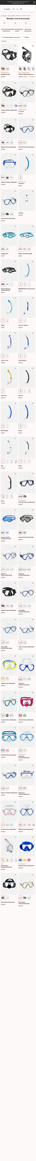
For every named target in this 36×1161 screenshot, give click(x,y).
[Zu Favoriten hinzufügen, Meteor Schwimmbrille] (32, 226)
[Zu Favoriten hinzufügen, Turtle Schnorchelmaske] (32, 692)
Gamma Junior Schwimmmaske (6, 538)
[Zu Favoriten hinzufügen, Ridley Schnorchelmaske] (32, 802)
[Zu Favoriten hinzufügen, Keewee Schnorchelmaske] (15, 154)
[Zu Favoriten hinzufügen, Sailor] (32, 438)
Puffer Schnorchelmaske (8, 755)
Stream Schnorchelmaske (26, 147)
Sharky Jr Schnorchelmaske (24, 574)
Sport (2, 501)
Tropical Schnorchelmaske (9, 110)
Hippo (3, 325)
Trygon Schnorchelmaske (8, 720)
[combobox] (11, 37)
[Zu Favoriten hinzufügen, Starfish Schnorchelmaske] (32, 473)
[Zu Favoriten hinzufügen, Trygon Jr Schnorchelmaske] (32, 656)
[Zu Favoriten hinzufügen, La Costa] (32, 83)
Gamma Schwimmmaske (26, 537)
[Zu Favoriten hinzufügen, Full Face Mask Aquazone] (32, 45)
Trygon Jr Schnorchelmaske (24, 684)
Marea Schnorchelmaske (8, 147)
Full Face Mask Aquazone (26, 74)
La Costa (21, 111)
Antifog (21, 213)
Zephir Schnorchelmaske (8, 610)
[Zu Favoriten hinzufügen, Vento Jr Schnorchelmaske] (15, 765)
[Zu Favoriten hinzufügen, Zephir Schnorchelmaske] (15, 583)
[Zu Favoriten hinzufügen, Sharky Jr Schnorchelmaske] (32, 546)
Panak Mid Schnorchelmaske (24, 611)
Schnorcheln (11, 15)
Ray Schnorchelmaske (7, 902)
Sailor (20, 465)
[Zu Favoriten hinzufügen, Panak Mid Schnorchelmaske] (32, 583)
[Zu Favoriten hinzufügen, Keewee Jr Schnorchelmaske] (32, 765)
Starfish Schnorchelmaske (27, 502)
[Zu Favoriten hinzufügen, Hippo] (15, 298)
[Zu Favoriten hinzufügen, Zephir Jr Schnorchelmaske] (15, 546)
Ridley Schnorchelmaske (26, 829)
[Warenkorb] (21, 9)
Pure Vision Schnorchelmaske (24, 902)
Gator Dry (4, 395)
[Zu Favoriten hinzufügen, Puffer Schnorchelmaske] (15, 727)
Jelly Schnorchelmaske (8, 683)
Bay (2, 465)
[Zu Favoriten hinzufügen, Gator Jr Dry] (15, 333)
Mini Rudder (4, 430)
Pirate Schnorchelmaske (8, 829)
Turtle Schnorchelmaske (26, 720)
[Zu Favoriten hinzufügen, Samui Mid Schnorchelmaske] (15, 619)
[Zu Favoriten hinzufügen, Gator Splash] (32, 333)
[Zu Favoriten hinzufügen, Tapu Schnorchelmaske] (15, 191)
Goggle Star (4, 253)
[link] (13, 9)
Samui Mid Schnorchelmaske (6, 647)
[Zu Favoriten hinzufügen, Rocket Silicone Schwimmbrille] (15, 261)
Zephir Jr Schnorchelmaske (6, 574)
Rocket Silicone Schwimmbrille (5, 289)
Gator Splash (22, 360)
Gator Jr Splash (23, 325)
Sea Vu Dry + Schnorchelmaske (6, 866)
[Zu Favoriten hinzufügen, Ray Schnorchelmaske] (15, 875)
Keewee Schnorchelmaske (9, 182)
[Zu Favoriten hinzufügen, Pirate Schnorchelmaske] (15, 802)
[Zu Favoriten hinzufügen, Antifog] (32, 191)
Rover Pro (21, 183)
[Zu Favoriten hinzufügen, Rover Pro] (32, 154)
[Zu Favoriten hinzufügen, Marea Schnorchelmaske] (15, 119)
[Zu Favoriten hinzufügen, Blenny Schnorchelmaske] (32, 837)
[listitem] (3, 68)
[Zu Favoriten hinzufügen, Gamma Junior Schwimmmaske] (15, 510)
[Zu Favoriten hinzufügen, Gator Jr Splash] (32, 298)
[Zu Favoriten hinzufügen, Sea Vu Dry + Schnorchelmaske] (15, 837)
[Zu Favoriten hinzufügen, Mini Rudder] (15, 403)
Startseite (4, 15)
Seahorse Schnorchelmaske (24, 757)
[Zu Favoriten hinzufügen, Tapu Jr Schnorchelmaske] (32, 619)
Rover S (21, 395)
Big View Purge (5, 74)
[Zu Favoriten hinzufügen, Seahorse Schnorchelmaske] (32, 727)
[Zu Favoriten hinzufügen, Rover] (32, 403)
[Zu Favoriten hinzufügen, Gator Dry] (15, 368)
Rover (20, 430)
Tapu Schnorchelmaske (8, 218)
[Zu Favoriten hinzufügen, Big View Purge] (15, 45)
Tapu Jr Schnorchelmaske (26, 646)
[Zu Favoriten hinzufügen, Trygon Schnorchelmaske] (15, 692)
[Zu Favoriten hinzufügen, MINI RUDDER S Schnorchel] (32, 261)
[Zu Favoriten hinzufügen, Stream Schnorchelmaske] (32, 119)
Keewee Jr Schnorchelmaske (24, 793)
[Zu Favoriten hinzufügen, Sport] (15, 473)
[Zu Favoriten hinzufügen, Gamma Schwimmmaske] (32, 510)
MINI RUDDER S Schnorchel (27, 288)
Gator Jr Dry (4, 360)
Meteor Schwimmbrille (25, 253)
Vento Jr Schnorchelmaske (9, 792)
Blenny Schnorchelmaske (26, 865)
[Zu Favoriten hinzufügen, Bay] (15, 438)
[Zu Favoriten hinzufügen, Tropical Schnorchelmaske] (15, 83)
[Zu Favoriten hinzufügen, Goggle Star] (15, 226)
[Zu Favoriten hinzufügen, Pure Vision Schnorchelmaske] (32, 875)
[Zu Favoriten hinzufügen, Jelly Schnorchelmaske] (15, 656)
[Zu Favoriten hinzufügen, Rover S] (32, 368)
